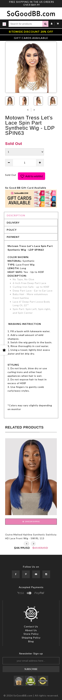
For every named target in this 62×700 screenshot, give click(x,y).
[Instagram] (46, 574)
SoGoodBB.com (22, 695)
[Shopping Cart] (56, 23)
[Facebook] (15, 574)
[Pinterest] (26, 574)
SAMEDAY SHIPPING (32, 522)
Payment (13, 236)
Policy (12, 229)
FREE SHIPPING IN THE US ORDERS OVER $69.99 (31, 3)
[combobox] (25, 24)
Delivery (13, 222)
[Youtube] (36, 574)
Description (16, 215)
